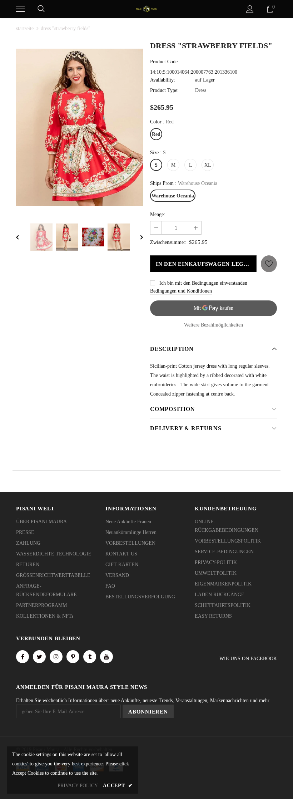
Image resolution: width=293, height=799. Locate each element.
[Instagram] (56, 656)
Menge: (157, 214)
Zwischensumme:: (168, 242)
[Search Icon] (41, 9)
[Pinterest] (72, 656)
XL (207, 165)
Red (156, 134)
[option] (79, 127)
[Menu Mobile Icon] (20, 9)
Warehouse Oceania (173, 195)
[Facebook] (22, 656)
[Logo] (146, 8)
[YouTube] (106, 656)
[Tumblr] (89, 656)
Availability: (162, 80)
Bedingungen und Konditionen (181, 291)
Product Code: (164, 61)
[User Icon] (250, 9)
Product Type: (164, 90)
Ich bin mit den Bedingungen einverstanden (203, 283)
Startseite (25, 28)
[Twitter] (39, 656)
